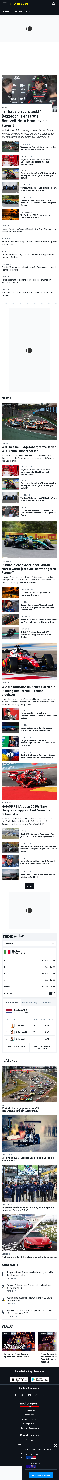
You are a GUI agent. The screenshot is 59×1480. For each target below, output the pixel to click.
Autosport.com (29, 1423)
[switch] (51, 993)
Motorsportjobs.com (29, 1419)
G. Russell (20, 1039)
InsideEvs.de (29, 1410)
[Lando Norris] (12, 1025)
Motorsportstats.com (29, 1428)
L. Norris (20, 1025)
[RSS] (44, 1395)
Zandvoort (20, 1010)
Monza (16, 950)
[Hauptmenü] (5, 4)
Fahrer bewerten (17, 1046)
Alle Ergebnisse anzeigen (42, 1047)
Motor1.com (29, 1415)
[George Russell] (12, 1039)
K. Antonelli (21, 1032)
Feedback (30, 1440)
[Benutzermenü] (53, 4)
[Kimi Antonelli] (12, 1032)
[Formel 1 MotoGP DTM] (29, 943)
